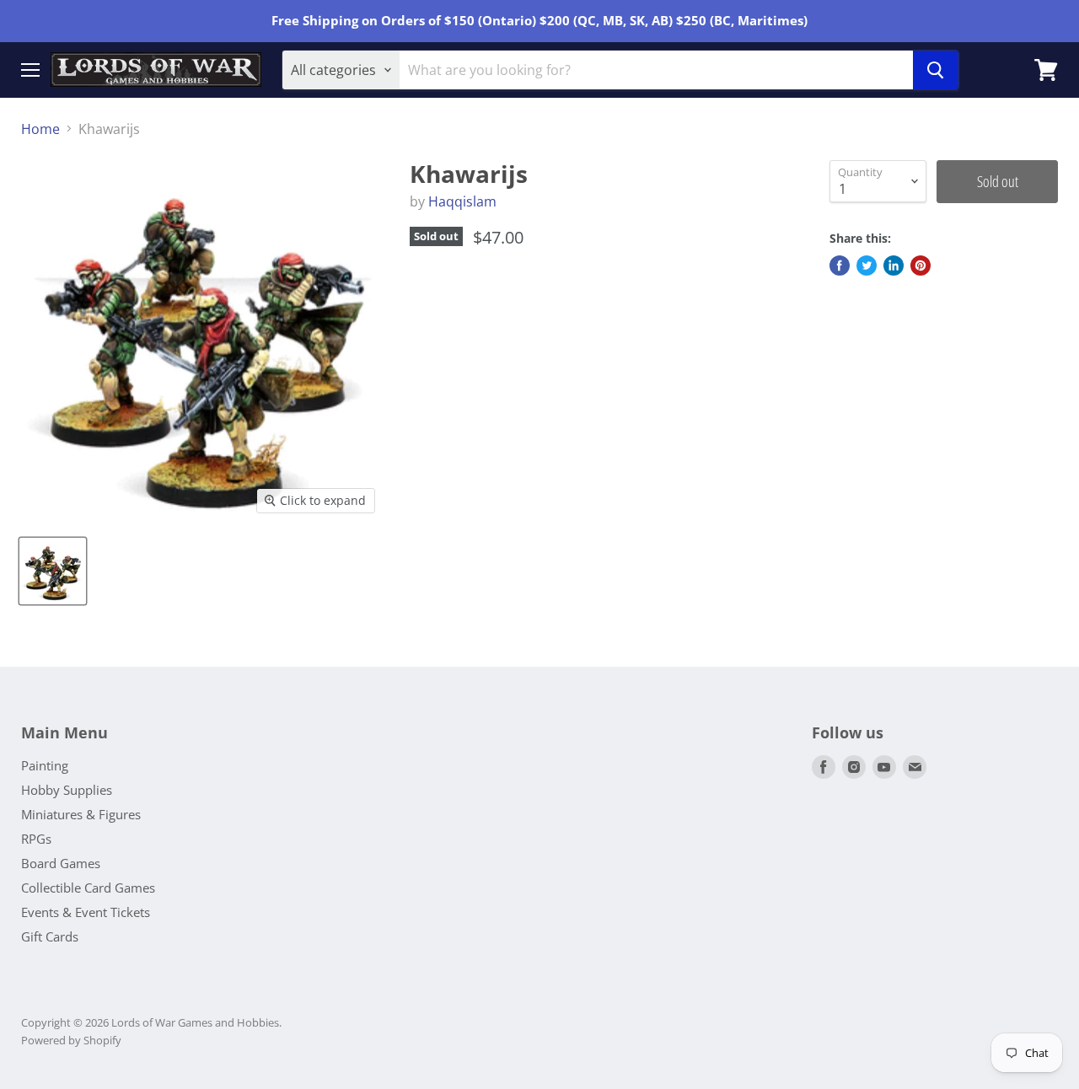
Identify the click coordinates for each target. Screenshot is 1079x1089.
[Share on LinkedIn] (893, 265)
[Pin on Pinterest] (920, 265)
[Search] (935, 70)
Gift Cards (49, 936)
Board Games (60, 863)
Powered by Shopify (71, 1040)
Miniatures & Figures (81, 814)
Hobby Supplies (66, 789)
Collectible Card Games (88, 887)
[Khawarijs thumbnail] (52, 571)
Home (40, 129)
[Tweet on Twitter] (866, 265)
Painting (44, 765)
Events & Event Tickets (85, 912)
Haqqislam (462, 201)
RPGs (36, 838)
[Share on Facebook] (839, 265)
